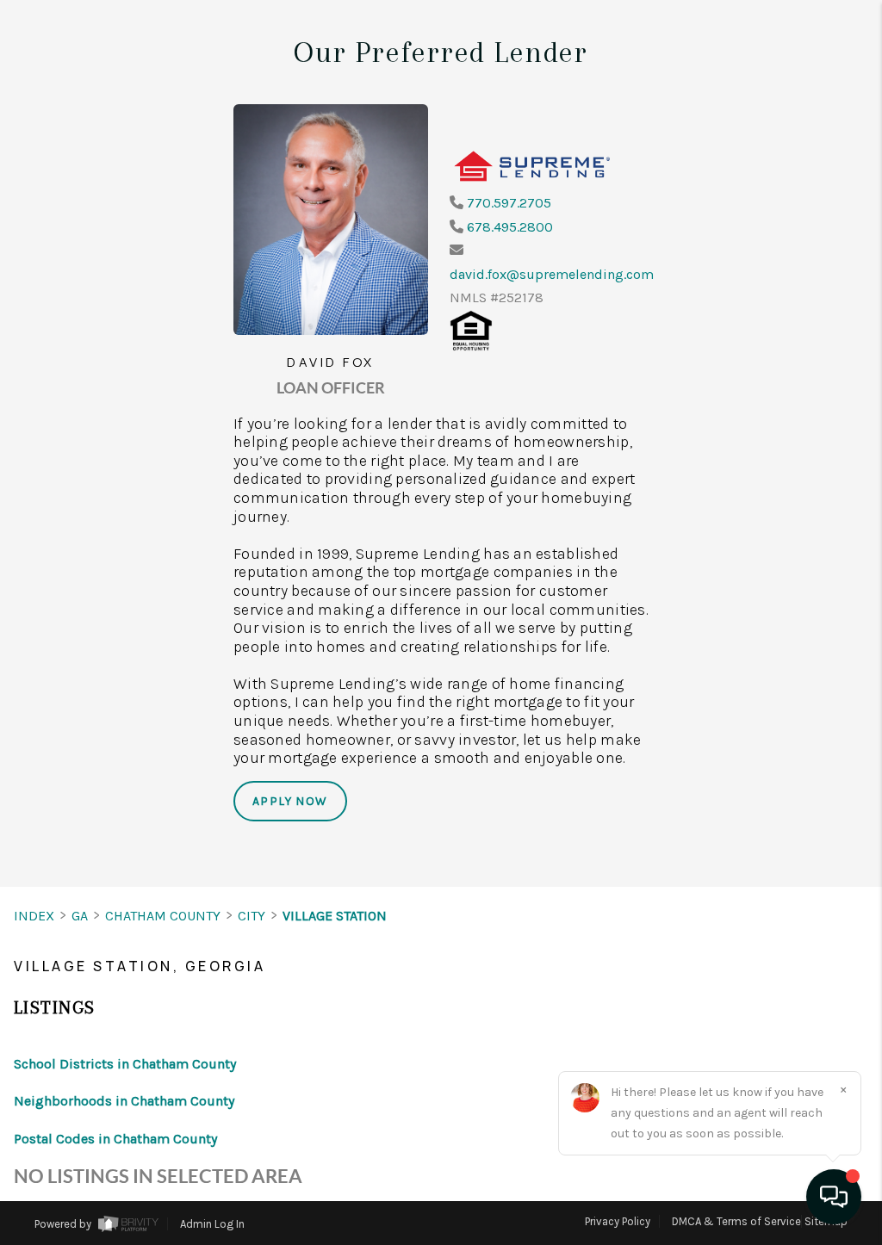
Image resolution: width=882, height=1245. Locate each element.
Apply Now (290, 801)
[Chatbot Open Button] (833, 1196)
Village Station (335, 915)
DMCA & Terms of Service (736, 1221)
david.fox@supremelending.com (552, 274)
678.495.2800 (510, 227)
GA (79, 915)
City (251, 915)
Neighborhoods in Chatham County (124, 1101)
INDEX (34, 915)
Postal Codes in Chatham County (115, 1138)
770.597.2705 (509, 203)
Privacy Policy (617, 1221)
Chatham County (162, 915)
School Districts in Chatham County (125, 1064)
